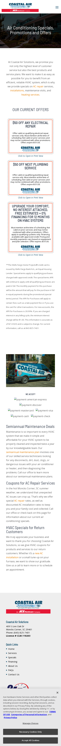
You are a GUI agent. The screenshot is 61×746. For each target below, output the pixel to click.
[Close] (57, 692)
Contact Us (13, 674)
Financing (12, 661)
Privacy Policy (10, 717)
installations (17, 90)
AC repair (38, 86)
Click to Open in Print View (30, 155)
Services (12, 653)
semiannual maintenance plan (22, 452)
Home (11, 648)
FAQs (11, 670)
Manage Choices (30, 723)
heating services (30, 94)
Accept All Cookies (30, 740)
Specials (12, 657)
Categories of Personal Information (29, 714)
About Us (13, 665)
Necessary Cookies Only (30, 731)
